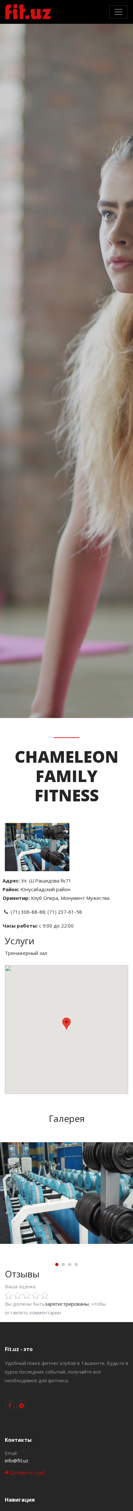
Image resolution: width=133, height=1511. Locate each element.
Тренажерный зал (26, 953)
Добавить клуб (27, 1472)
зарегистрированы (67, 1304)
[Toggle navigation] (118, 12)
